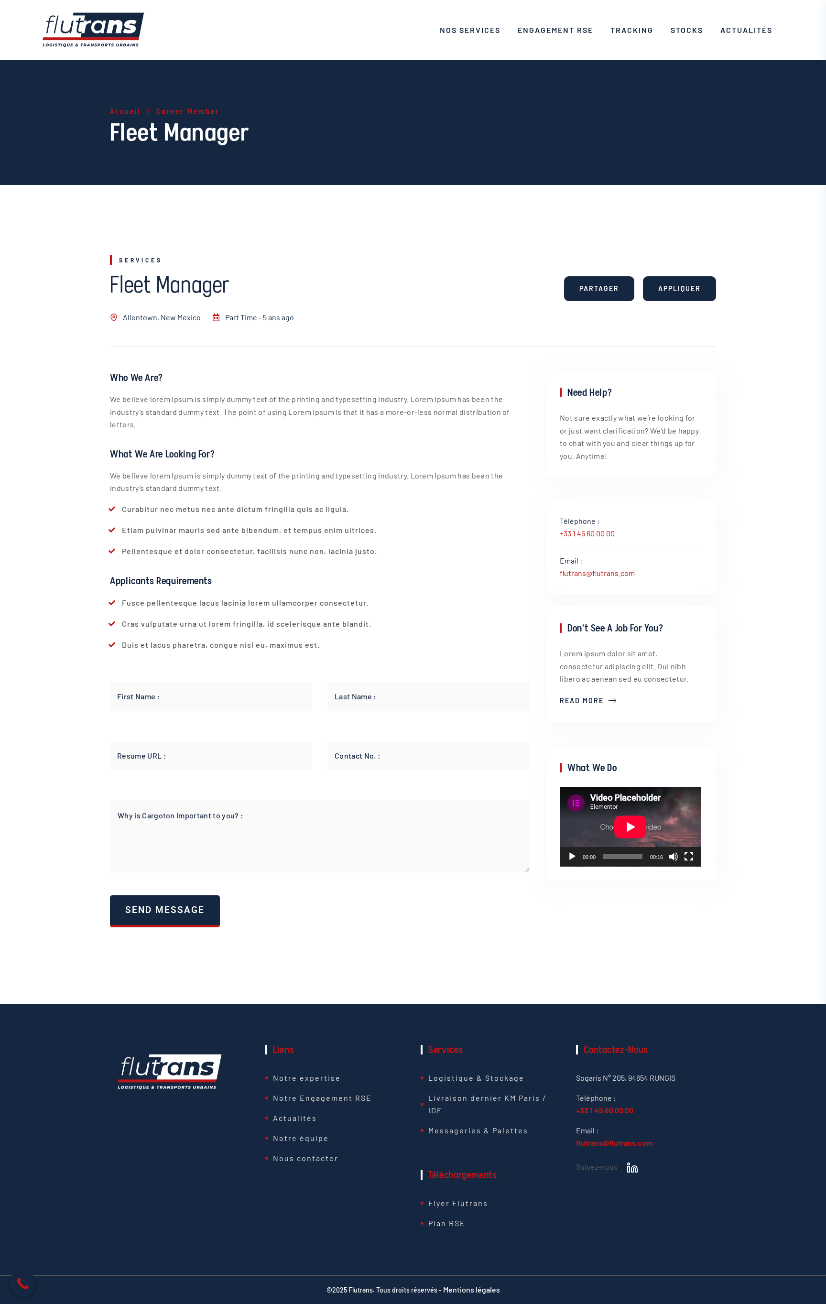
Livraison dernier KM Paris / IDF (487, 1104)
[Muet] (673, 856)
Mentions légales (471, 1289)
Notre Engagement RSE (322, 1097)
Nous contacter (305, 1158)
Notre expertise (307, 1077)
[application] (630, 827)
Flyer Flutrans (458, 1202)
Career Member (188, 112)
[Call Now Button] (23, 1284)
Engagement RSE (555, 29)
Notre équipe (301, 1137)
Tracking (631, 29)
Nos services (470, 29)
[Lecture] (572, 856)
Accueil (125, 112)
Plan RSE (447, 1223)
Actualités (746, 29)
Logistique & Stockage (476, 1077)
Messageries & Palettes (478, 1130)
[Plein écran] (689, 856)
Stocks (687, 29)
